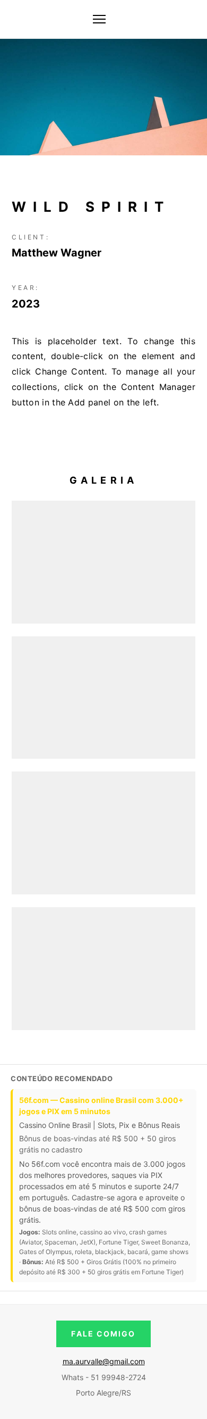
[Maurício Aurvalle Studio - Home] (16, 19)
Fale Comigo (103, 1333)
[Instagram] (186, 19)
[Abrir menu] (99, 19)
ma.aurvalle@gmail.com (104, 1361)
